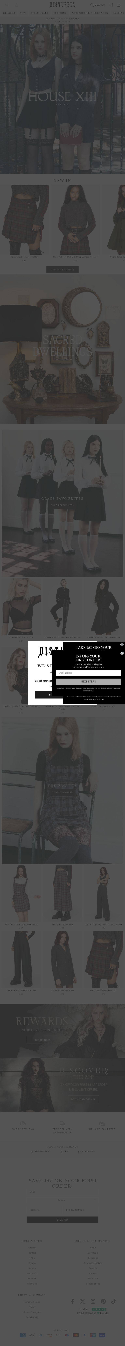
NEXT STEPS (88, 681)
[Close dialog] (122, 644)
